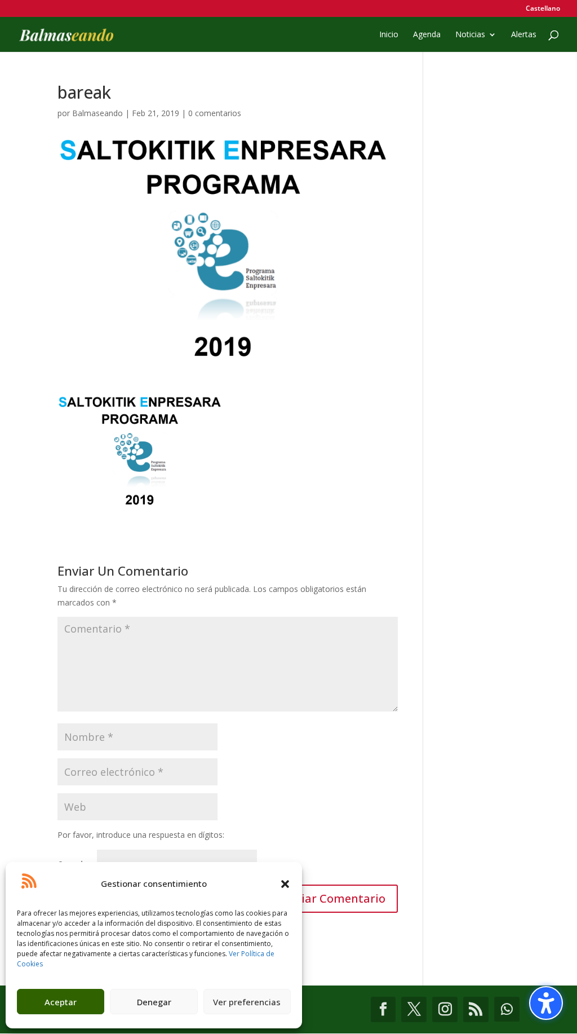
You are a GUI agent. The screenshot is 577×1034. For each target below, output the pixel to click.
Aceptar (61, 1002)
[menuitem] (543, 11)
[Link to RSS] (476, 1009)
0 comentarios (214, 113)
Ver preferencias (247, 1002)
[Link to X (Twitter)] (414, 1009)
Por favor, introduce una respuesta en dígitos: (140, 834)
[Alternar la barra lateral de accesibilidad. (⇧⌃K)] (546, 1003)
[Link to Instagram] (445, 1009)
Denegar (154, 1002)
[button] (285, 884)
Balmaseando (97, 113)
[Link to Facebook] (383, 1009)
